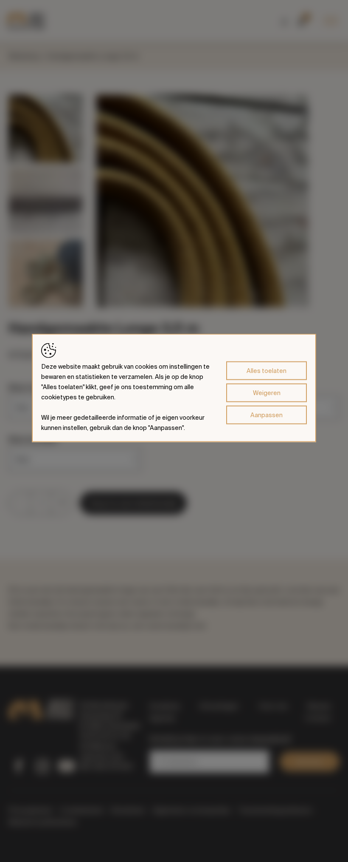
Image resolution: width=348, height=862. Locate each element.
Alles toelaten (266, 370)
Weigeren (267, 393)
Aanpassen (266, 415)
